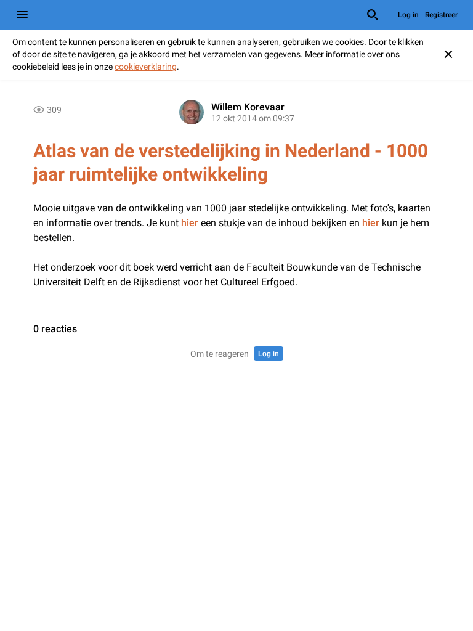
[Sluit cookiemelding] (448, 54)
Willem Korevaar (248, 107)
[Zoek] (372, 15)
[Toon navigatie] (22, 15)
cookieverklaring (146, 66)
